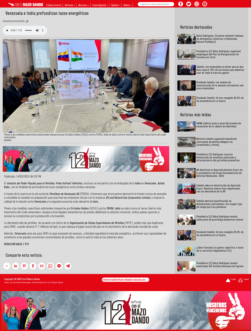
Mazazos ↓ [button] (83, 5)
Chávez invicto (53, 5)
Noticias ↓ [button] (70, 5)
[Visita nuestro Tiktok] (204, 5)
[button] (6, 266)
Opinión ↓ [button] (115, 5)
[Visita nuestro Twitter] (188, 5)
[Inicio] (25, 5)
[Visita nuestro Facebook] (180, 5)
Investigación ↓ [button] (100, 5)
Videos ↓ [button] (127, 5)
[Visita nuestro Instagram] (196, 5)
